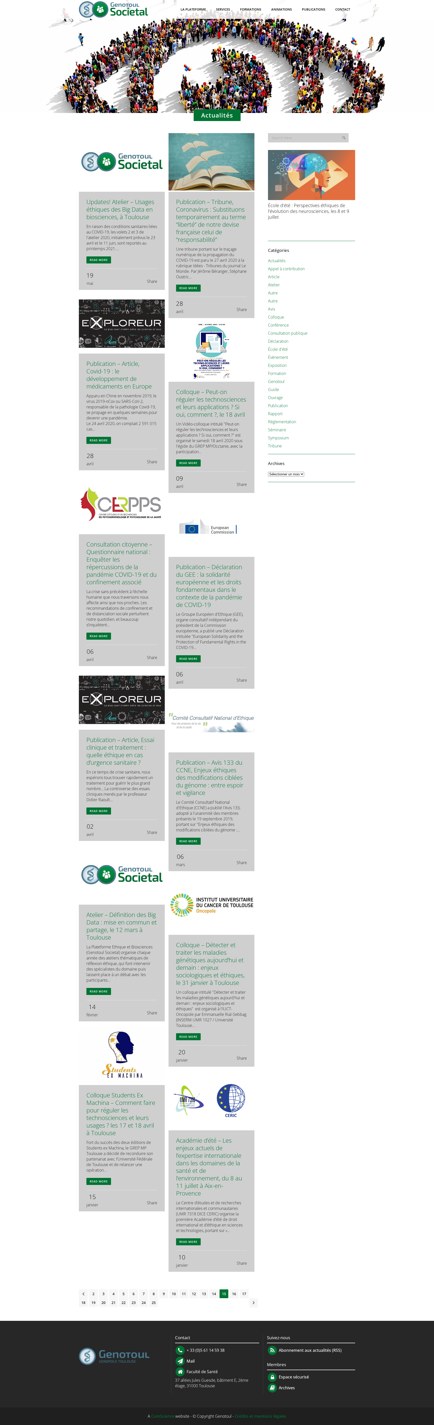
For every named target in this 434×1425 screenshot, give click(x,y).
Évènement (278, 357)
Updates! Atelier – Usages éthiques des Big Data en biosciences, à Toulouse (120, 209)
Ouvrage (275, 397)
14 (214, 1293)
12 (194, 1293)
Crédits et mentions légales (260, 1416)
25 (154, 1302)
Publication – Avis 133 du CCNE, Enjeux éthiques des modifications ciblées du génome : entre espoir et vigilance (209, 777)
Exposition (277, 365)
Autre (273, 293)
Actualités (276, 260)
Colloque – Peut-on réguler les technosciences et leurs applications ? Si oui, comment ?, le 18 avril (211, 403)
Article (274, 277)
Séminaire (277, 430)
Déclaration (278, 341)
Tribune (275, 446)
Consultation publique (287, 333)
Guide (273, 389)
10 (174, 1293)
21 (114, 1302)
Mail (190, 1361)
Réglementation (282, 422)
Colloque (276, 317)
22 (124, 1302)
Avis (271, 309)
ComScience (162, 1416)
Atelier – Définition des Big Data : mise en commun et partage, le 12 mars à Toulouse (121, 925)
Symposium (278, 438)
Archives (286, 1388)
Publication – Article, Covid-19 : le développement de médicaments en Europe (119, 374)
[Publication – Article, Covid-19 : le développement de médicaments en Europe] (122, 324)
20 (103, 1302)
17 (244, 1293)
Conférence (278, 325)
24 (144, 1302)
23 (134, 1302)
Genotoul (276, 381)
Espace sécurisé (293, 1377)
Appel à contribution (286, 269)
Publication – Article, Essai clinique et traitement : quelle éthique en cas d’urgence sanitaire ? (120, 751)
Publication (278, 405)
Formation (277, 373)
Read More (99, 260)
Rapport (275, 413)
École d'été (278, 349)
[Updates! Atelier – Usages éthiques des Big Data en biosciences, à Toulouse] (122, 162)
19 (93, 1302)
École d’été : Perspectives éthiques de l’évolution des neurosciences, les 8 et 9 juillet (308, 211)
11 (184, 1293)
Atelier (274, 285)
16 (234, 1293)
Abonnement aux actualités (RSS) (310, 1350)
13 (204, 1293)
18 (83, 1302)
